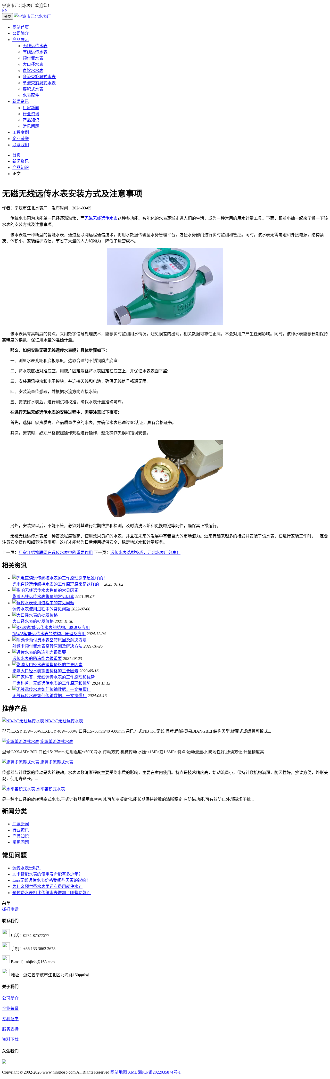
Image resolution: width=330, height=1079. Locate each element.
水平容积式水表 (50, 789)
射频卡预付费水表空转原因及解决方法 (47, 646)
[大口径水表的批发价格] (35, 615)
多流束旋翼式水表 (39, 77)
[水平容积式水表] (18, 789)
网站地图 (118, 1072)
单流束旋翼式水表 (39, 83)
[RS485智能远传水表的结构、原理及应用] (51, 627)
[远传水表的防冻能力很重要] (39, 652)
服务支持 (10, 1029)
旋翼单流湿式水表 (56, 741)
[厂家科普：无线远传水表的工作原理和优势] (53, 677)
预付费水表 (33, 58)
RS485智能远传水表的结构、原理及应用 (49, 634)
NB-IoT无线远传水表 (64, 721)
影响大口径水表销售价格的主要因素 (45, 671)
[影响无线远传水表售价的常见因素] (45, 590)
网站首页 (20, 27)
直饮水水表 (33, 70)
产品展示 (20, 39)
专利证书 (10, 1019)
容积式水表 (33, 89)
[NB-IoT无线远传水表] (23, 721)
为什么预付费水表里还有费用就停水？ (47, 886)
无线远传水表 (35, 46)
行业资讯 (31, 114)
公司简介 (20, 33)
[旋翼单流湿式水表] (20, 741)
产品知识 (31, 120)
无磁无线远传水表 (101, 218)
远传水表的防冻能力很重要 (37, 658)
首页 (16, 155)
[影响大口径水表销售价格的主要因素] (47, 665)
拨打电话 (10, 909)
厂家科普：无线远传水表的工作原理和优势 (51, 683)
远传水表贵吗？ (26, 868)
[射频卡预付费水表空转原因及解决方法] (49, 640)
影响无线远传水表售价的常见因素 (43, 596)
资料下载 (10, 1039)
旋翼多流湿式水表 (56, 762)
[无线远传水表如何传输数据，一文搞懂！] (51, 689)
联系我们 (20, 145)
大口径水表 (33, 64)
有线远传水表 (35, 52)
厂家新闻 (31, 107)
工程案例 (20, 132)
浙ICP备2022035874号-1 (159, 1072)
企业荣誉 (20, 138)
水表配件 (31, 95)
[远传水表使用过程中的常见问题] (43, 603)
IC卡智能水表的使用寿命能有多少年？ (47, 874)
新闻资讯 (20, 101)
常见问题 (31, 126)
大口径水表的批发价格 (33, 621)
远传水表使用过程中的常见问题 (41, 609)
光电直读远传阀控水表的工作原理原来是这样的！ (57, 584)
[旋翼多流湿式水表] (20, 762)
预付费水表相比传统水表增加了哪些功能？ (51, 892)
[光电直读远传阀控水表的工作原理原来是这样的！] (59, 578)
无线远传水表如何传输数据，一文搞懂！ (49, 695)
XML (132, 1072)
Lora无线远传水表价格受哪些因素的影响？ (51, 880)
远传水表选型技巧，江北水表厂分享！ (145, 552)
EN (5, 10)
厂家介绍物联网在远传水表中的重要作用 (56, 552)
